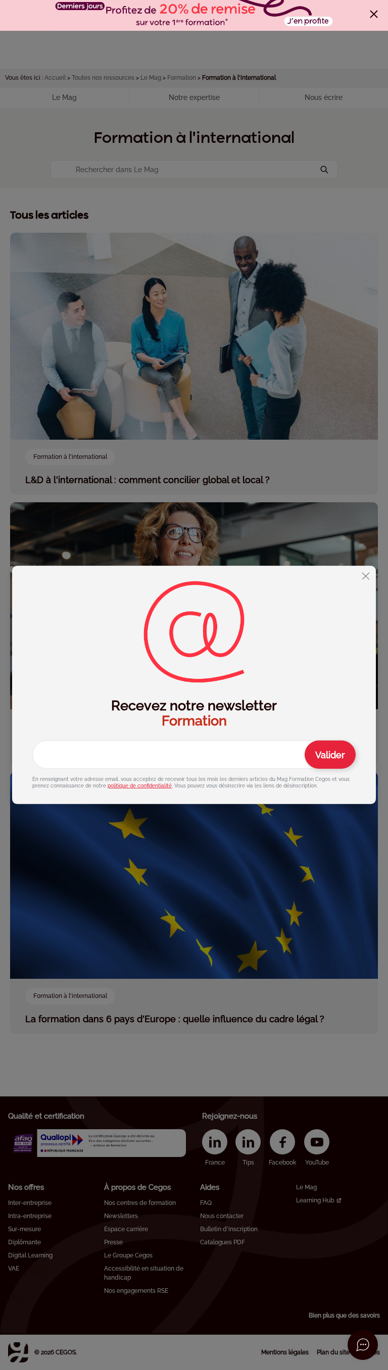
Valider (330, 755)
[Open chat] (363, 1345)
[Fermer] (374, 14)
